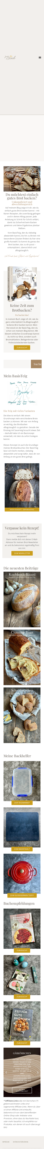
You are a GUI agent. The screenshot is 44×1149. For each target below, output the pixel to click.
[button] (40, 57)
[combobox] (17, 364)
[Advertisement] (22, 138)
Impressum (5, 1142)
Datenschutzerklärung (20, 1142)
